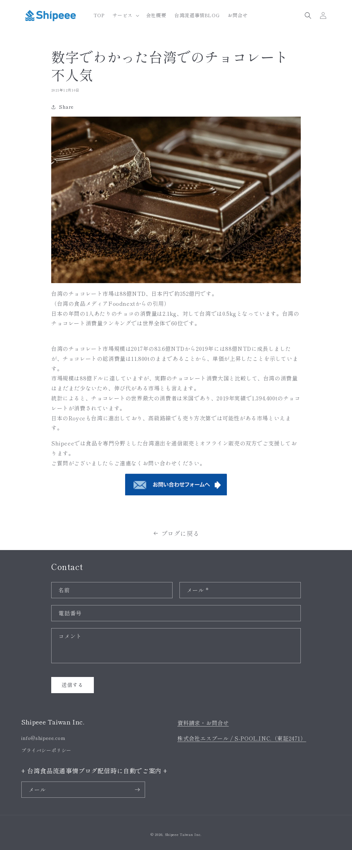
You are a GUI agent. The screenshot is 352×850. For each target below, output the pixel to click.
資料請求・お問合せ (203, 723)
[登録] (137, 790)
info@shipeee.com (43, 737)
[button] (125, 15)
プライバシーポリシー (46, 750)
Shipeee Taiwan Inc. (183, 834)
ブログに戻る (180, 533)
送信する (73, 684)
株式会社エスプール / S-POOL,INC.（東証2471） (241, 738)
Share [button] (66, 106)
